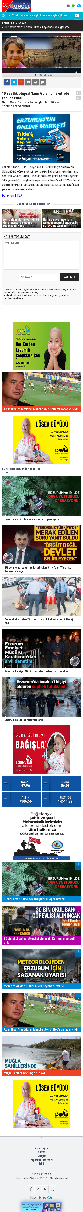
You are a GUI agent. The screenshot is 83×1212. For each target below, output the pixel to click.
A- (78, 98)
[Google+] (21, 82)
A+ (79, 93)
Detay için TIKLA (12, 195)
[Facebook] (7, 82)
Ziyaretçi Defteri (41, 1160)
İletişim (41, 1156)
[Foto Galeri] (79, 6)
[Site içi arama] (52, 1189)
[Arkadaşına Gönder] (28, 82)
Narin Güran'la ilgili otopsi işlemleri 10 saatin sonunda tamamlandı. (32, 104)
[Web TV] (73, 6)
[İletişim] (77, 15)
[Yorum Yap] (43, 82)
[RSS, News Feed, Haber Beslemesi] (38, 1189)
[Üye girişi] (45, 1189)
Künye (42, 1152)
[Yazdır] (35, 82)
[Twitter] (14, 82)
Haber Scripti (38, 1197)
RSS (41, 1164)
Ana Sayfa (41, 1148)
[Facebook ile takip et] (30, 1189)
